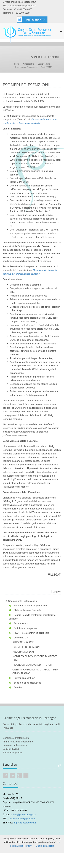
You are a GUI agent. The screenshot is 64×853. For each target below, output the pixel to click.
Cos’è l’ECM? (46, 67)
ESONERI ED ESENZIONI (26, 647)
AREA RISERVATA (35, 19)
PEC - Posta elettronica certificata (31, 632)
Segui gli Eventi (11, 748)
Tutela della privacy (13, 752)
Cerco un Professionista (15, 745)
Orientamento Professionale (26, 67)
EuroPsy (18, 687)
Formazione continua (24, 677)
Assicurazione (20, 623)
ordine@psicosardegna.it (23, 814)
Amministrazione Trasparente (18, 741)
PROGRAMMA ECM (23, 651)
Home (16, 64)
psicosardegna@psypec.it (22, 818)
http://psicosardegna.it (25, 822)
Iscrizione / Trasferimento (16, 737)
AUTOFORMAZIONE (23, 642)
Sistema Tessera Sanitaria (27, 610)
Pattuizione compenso (25, 628)
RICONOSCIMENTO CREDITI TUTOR (32, 664)
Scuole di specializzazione (27, 682)
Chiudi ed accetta (45, 845)
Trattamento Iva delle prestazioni (30, 605)
